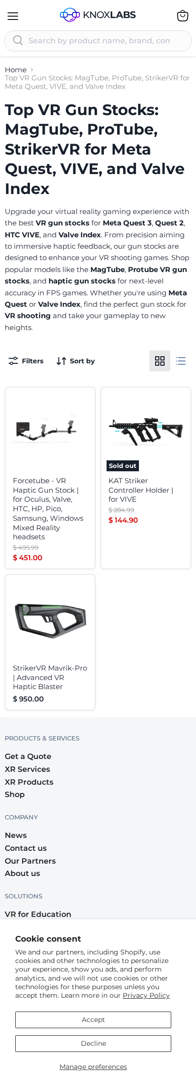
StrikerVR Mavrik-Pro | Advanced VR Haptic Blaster (50, 677)
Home (16, 70)
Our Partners (30, 861)
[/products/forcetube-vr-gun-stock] (50, 432)
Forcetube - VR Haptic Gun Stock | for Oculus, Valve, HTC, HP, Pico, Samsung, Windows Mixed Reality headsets (48, 508)
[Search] (18, 41)
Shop (15, 794)
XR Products (29, 782)
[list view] (180, 360)
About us (22, 873)
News (16, 835)
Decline (93, 1043)
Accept (93, 1019)
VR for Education (38, 914)
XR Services (27, 769)
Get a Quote (28, 756)
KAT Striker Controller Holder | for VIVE (140, 490)
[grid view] (159, 360)
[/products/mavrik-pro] (50, 619)
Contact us (26, 848)
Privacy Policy (146, 995)
